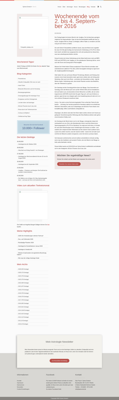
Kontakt (93, 7)
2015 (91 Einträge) (23, 307)
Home (59, 7)
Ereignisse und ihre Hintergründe (27, 99)
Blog (88, 7)
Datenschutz (20, 385)
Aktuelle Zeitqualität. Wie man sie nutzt (29, 82)
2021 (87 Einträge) (23, 286)
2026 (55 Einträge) (23, 269)
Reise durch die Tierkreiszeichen (27, 109)
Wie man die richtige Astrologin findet (28, 258)
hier (40, 66)
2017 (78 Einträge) (23, 300)
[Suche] (100, 6)
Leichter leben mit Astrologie (26, 102)
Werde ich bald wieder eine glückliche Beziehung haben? (31, 253)
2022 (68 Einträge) (23, 283)
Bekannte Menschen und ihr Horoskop (29, 89)
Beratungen (82, 7)
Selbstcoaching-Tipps (24, 116)
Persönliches (22, 78)
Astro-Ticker (21, 85)
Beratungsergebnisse (24, 92)
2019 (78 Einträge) (23, 293)
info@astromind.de (80, 389)
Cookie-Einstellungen (23, 389)
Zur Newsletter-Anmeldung (59, 360)
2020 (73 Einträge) (23, 289)
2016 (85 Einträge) (23, 303)
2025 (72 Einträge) (23, 272)
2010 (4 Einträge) (23, 324)
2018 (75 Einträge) (23, 296)
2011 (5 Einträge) (23, 320)
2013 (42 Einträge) (23, 313)
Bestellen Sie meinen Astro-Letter (68, 164)
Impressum (20, 383)
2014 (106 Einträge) (23, 310)
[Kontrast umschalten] (98, 6)
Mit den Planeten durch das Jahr (27, 106)
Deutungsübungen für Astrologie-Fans (29, 95)
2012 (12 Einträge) (23, 317)
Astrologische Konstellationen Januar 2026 (30, 246)
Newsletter (20, 387)
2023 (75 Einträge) (23, 279)
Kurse (76, 7)
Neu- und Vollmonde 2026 (25, 239)
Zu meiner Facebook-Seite (53, 389)
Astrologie (70, 7)
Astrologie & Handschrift (25, 249)
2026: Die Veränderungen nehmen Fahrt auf (30, 235)
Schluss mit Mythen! (24, 113)
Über (63, 7)
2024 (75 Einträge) (23, 276)
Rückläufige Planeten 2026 (26, 242)
